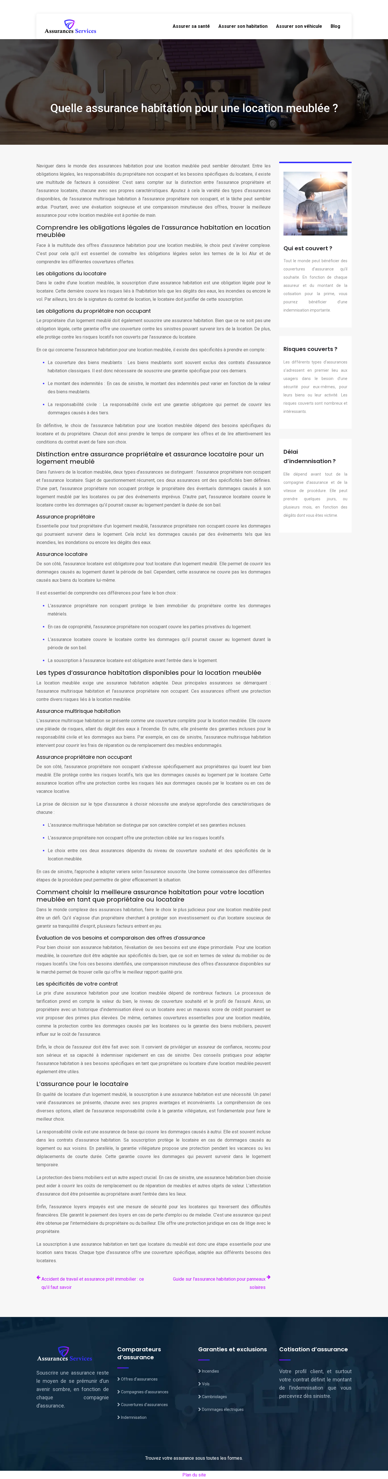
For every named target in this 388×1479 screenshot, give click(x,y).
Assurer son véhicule (299, 26)
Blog (335, 26)
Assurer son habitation (243, 26)
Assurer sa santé (191, 26)
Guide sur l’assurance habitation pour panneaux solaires (219, 1283)
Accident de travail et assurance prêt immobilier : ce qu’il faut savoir (92, 1283)
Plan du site (194, 1475)
